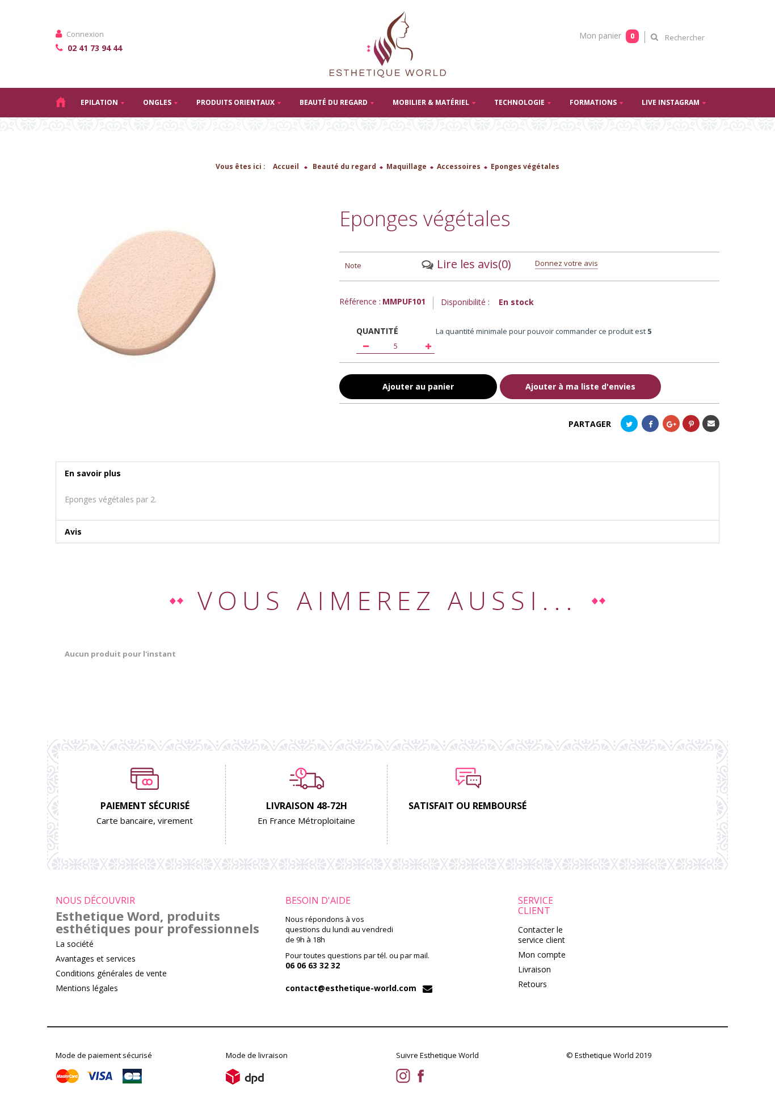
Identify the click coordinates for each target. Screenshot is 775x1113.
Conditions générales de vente (111, 973)
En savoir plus (93, 473)
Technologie (519, 102)
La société (75, 943)
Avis (73, 531)
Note (353, 265)
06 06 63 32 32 (312, 965)
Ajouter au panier (418, 386)
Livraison (534, 969)
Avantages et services (96, 958)
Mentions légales (87, 988)
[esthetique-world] (387, 44)
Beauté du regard (334, 102)
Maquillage (406, 166)
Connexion (84, 34)
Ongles (157, 102)
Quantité (377, 331)
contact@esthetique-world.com (350, 988)
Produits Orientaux (235, 102)
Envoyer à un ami (710, 423)
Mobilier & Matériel (431, 102)
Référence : (360, 302)
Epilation (99, 102)
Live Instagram (671, 102)
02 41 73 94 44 (93, 48)
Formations (593, 102)
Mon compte (542, 954)
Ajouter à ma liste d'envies (580, 387)
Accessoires (459, 166)
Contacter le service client (541, 934)
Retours (532, 984)
